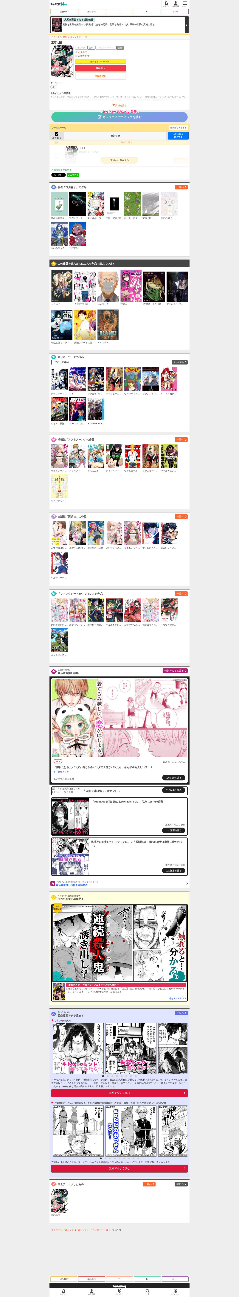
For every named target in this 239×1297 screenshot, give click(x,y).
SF (53, 87)
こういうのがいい (63, 1020)
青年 (65, 37)
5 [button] (122, 1076)
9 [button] (138, 1158)
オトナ (175, 11)
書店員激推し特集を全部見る (77, 884)
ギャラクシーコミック (62, 1230)
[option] (77, 1048)
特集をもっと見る (174, 670)
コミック (55, 37)
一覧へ (180, 187)
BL (147, 11)
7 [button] (131, 1076)
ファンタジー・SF (78, 37)
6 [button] (126, 1076)
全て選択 (56, 138)
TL (119, 11)
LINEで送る (73, 175)
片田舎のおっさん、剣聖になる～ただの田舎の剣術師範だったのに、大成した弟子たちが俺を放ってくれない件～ (111, 1103)
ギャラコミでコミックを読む (122, 117)
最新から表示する (178, 127)
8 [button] (136, 1076)
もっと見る (179, 362)
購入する (178, 135)
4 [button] (117, 1076)
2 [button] (108, 1076)
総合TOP (64, 11)
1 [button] (103, 1076)
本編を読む (100, 76)
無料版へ (100, 68)
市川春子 (82, 52)
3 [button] (112, 1076)
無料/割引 (91, 11)
